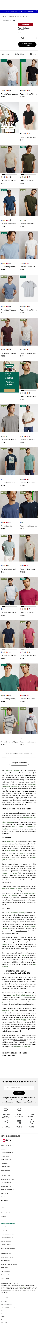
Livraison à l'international (8, 1152)
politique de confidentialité (25, 1102)
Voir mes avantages (6, 1182)
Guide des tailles (5, 1274)
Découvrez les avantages (7, 1179)
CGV (2, 1310)
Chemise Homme (5, 1204)
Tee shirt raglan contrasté (9, 612)
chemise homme (21, 997)
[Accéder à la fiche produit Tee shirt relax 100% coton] (9, 418)
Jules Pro (3, 1216)
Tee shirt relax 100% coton (10, 439)
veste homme (30, 915)
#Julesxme (4, 1301)
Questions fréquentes (6, 1166)
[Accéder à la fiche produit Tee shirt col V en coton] (9, 288)
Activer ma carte (5, 1260)
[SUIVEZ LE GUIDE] (9, 117)
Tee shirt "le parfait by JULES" (11, 94)
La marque (4, 1230)
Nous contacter (5, 1163)
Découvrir (4, 1292)
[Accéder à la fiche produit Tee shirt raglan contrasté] (9, 591)
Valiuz (3, 1319)
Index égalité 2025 (6, 1244)
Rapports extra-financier (7, 1234)
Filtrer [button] (7, 54)
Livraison (3, 1149)
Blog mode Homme (6, 1220)
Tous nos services (5, 1170)
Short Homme (4, 1193)
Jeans (2, 1207)
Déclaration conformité (7, 1237)
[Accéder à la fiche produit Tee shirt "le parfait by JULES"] (9, 72)
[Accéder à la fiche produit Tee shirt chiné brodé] (9, 504)
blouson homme (19, 1040)
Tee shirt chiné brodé (27, 483)
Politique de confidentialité (8, 1307)
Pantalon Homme (5, 1197)
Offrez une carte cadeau (7, 1257)
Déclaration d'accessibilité (8, 1248)
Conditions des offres (6, 1304)
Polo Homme (4, 1200)
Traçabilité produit (6, 1241)
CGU (2, 1313)
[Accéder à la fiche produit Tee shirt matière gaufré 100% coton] (9, 548)
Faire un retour (5, 1156)
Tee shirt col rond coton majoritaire (12, 180)
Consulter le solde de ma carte (9, 1264)
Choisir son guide (5, 1271)
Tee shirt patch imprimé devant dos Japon (15, 483)
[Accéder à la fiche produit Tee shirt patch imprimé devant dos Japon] (9, 461)
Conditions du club (6, 1186)
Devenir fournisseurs (6, 1227)
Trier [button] (34, 54)
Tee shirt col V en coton (9, 310)
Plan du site (4, 1322)
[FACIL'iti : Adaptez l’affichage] (7, 1140)
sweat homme (21, 931)
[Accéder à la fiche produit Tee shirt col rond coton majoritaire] (9, 159)
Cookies (3, 1316)
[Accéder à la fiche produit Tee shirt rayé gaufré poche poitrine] (9, 720)
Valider (19, 1093)
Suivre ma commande (6, 1159)
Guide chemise (5, 1278)
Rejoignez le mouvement (8, 1223)
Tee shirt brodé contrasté (28, 526)
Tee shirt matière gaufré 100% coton (13, 569)
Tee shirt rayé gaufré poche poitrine (13, 742)
